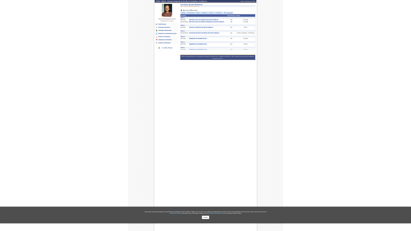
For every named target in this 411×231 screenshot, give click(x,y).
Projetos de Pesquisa (164, 36)
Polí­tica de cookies (176, 213)
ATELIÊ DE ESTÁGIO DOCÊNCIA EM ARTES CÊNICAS (204, 33)
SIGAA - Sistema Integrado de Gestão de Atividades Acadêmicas (184, 1)
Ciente (205, 217)
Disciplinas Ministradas (164, 30)
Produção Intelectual (164, 27)
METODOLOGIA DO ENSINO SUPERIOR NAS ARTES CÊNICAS (206, 21)
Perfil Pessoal (162, 24)
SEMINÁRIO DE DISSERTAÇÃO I (198, 38)
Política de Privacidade (215, 213)
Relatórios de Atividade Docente (167, 33)
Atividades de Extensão (165, 39)
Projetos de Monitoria (164, 42)
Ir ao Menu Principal (167, 47)
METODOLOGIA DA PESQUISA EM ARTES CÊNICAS (203, 19)
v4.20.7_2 (220, 58)
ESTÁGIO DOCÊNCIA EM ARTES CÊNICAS (201, 27)
